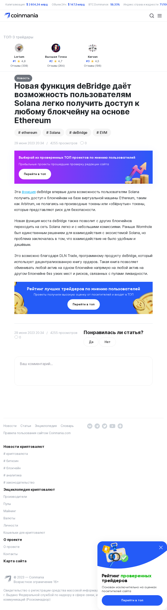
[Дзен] (120, 426)
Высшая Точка (56, 56)
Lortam (19, 56)
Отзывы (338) (19, 65)
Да (91, 342)
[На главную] (21, 15)
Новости (10, 426)
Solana (55, 132)
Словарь (67, 426)
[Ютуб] (112, 426)
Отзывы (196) (92, 65)
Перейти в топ (35, 174)
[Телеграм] (97, 426)
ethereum (29, 132)
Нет (107, 342)
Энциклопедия (46, 426)
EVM (103, 132)
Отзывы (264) (56, 65)
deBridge (80, 132)
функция (29, 192)
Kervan (93, 56)
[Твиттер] (104, 426)
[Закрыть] (161, 547)
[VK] (89, 426)
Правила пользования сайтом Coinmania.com (37, 433)
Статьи (25, 426)
